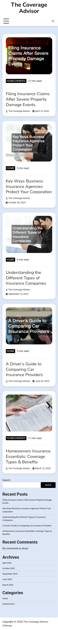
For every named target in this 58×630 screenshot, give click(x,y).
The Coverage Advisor (29, 8)
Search (6, 480)
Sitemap (7, 625)
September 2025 (9, 574)
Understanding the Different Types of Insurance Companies (26, 278)
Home (10, 168)
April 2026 (6, 563)
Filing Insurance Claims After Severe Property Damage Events (28, 99)
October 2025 (8, 568)
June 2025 (7, 579)
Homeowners (16, 80)
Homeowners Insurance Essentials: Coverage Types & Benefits (28, 456)
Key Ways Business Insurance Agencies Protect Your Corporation (29, 186)
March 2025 (7, 585)
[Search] (53, 21)
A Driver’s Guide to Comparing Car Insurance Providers (24, 369)
